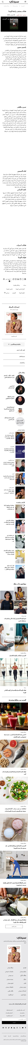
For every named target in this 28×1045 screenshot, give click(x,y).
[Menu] (25, 2)
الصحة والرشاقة (9, 1010)
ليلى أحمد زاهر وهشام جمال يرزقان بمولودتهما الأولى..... (9, 567)
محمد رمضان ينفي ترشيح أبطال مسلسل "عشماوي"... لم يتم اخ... (9, 491)
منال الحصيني (11, 420)
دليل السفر (23, 995)
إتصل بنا (5, 1036)
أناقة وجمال (22, 1016)
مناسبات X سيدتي (9, 971)
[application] (14, 24)
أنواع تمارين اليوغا (20, 289)
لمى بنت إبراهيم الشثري (9, 377)
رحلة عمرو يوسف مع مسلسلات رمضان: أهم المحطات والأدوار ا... (9, 436)
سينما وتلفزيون (11, 460)
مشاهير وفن (22, 1013)
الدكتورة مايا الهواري (10, 398)
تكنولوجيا (12, 447)
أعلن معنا (9, 1036)
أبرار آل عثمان (11, 388)
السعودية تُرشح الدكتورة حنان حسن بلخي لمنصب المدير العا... (8, 477)
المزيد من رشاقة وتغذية (17, 700)
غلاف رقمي (10, 991)
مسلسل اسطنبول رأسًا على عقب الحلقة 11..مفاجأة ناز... (9, 507)
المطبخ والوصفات (9, 1013)
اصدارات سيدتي (22, 991)
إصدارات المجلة (14, 307)
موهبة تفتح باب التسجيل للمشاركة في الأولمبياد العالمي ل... (9, 450)
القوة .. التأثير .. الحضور (21, 350)
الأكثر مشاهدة (20, 503)
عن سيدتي (10, 975)
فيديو (24, 967)
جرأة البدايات (22, 363)
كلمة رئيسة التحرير (16, 344)
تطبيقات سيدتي (9, 987)
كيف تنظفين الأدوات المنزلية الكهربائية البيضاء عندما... (9, 552)
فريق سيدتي (10, 983)
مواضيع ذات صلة (20, 583)
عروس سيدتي (23, 987)
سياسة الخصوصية (16, 1036)
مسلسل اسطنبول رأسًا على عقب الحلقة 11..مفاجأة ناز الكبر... (8, 464)
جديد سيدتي (21, 430)
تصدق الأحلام (22, 356)
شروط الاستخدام (23, 1036)
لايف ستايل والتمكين (20, 1010)
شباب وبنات (23, 616)
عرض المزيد (14, 926)
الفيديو (14, 293)
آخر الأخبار (10, 995)
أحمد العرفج (11, 411)
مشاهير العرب (11, 433)
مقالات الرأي (22, 373)
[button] (14, 24)
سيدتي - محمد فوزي (21, 15)
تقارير (25, 983)
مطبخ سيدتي (23, 971)
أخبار (13, 474)
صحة (25, 688)
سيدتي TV (6, 293)
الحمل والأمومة (9, 1016)
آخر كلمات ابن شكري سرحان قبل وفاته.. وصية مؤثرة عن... (9, 538)
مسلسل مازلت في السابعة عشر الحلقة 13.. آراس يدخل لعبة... (9, 522)
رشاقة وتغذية (16, 285)
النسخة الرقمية (14, 336)
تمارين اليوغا (9, 289)
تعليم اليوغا (22, 293)
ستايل (24, 979)
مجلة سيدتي (10, 967)
